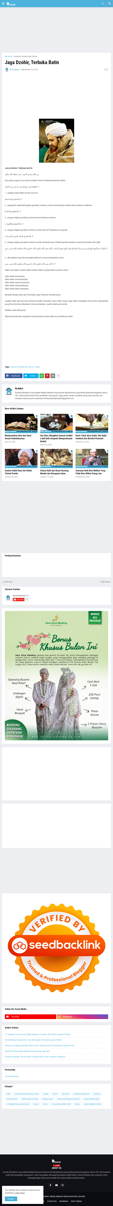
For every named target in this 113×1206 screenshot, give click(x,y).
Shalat (45, 1094)
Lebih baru (8, 582)
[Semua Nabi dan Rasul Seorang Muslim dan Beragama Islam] (56, 458)
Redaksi (19, 388)
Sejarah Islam (47, 1099)
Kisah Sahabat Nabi (91, 1099)
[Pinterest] (47, 375)
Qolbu (37, 367)
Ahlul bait (65, 1094)
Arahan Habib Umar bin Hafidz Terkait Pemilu (18, 472)
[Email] (52, 375)
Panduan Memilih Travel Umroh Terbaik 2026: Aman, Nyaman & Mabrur (35, 1057)
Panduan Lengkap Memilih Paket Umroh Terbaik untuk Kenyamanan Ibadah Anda (39, 1045)
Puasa (36, 1104)
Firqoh (55, 1094)
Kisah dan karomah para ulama (27, 1094)
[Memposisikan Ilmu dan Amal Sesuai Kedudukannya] (21, 423)
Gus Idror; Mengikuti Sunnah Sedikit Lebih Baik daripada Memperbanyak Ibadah (56, 438)
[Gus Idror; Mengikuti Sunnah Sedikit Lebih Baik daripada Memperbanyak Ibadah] (56, 423)
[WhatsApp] (41, 375)
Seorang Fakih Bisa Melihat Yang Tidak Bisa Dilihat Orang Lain (90, 472)
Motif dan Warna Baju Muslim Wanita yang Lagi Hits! (27, 1051)
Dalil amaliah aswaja (30, 1099)
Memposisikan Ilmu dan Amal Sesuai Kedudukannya (18, 437)
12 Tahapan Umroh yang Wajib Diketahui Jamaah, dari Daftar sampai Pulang (37, 1034)
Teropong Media (12, 1076)
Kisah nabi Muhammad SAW (68, 1099)
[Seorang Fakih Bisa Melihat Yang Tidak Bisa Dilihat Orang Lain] (92, 458)
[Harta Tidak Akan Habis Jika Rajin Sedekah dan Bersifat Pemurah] (92, 423)
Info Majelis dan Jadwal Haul (18, 1104)
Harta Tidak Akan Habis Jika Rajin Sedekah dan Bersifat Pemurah (91, 437)
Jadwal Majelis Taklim (92, 1104)
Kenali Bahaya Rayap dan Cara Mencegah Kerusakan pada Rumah (33, 1040)
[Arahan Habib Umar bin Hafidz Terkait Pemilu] (21, 458)
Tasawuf (97, 1094)
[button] (3, 3)
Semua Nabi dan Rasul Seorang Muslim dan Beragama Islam (54, 472)
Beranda (8, 56)
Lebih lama (105, 582)
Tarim (45, 1104)
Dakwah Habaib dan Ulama (25, 56)
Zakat (77, 1104)
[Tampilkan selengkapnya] (58, 375)
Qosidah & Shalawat (81, 1094)
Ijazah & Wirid (12, 1099)
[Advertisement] (56, 30)
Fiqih (8, 1094)
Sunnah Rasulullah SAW (61, 1104)
